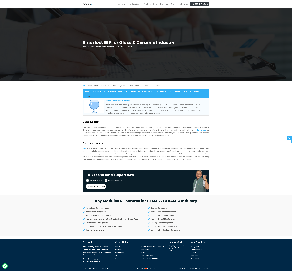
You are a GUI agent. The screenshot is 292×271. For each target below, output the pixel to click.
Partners (164, 4)
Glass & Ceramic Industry (118, 101)
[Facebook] (171, 247)
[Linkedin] (182, 247)
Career (174, 4)
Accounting (119, 252)
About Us (184, 4)
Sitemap (144, 252)
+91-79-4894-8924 (92, 261)
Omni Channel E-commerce (152, 246)
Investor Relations (202, 268)
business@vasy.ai (115, 180)
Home (117, 246)
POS (116, 258)
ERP (116, 255)
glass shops (201, 130)
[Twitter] (178, 247)
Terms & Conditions (186, 268)
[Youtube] (171, 250)
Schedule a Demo (199, 4)
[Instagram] (174, 247)
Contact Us (145, 249)
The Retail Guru (150, 4)
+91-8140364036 (96, 180)
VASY (85, 85)
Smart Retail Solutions (150, 258)
